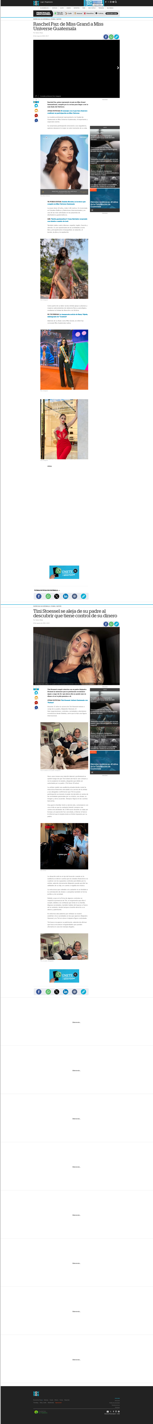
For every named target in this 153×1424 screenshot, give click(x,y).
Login (42, 2)
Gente (58, 19)
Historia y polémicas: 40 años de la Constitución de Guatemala (104, 204)
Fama (83, 8)
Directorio (117, 1407)
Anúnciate (117, 1398)
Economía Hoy (44, 8)
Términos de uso (116, 1405)
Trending (101, 8)
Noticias (54, 8)
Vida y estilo (92, 8)
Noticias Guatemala (41, 19)
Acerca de (117, 1400)
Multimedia (51, 1402)
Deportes (77, 8)
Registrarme (49, 2)
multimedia (110, 8)
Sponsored (58, 1402)
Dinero (69, 8)
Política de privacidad (114, 1403)
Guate (62, 8)
